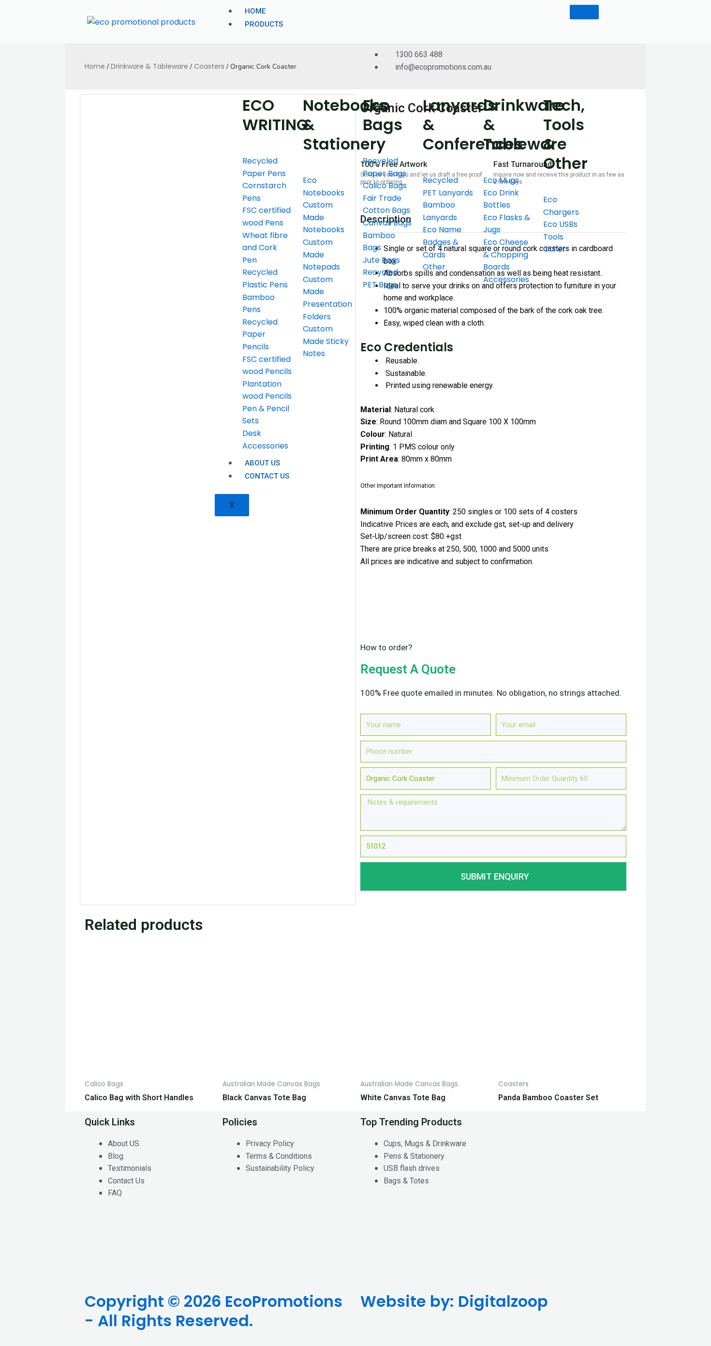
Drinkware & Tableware (149, 66)
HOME (255, 11)
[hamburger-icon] (584, 12)
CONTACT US (267, 476)
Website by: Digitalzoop (454, 1301)
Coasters (209, 66)
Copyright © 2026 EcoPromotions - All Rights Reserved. (213, 1310)
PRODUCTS (264, 24)
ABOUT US (262, 463)
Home (95, 66)
